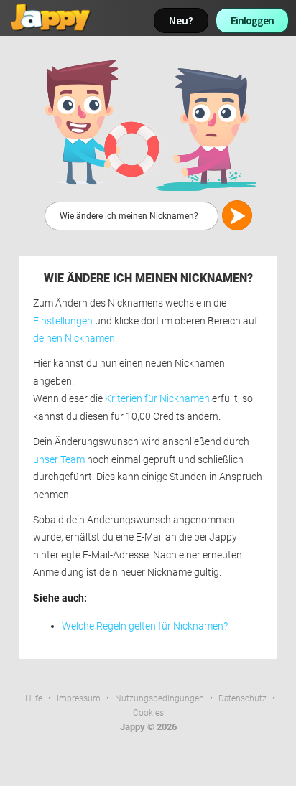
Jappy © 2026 (148, 726)
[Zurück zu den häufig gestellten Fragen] (148, 124)
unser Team (59, 460)
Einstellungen (63, 321)
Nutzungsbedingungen (159, 698)
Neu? (181, 20)
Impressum (79, 698)
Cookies (148, 713)
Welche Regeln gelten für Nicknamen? (145, 626)
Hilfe (33, 698)
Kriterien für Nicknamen (157, 399)
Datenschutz (242, 698)
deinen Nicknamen (74, 338)
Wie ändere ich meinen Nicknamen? (148, 278)
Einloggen (252, 20)
